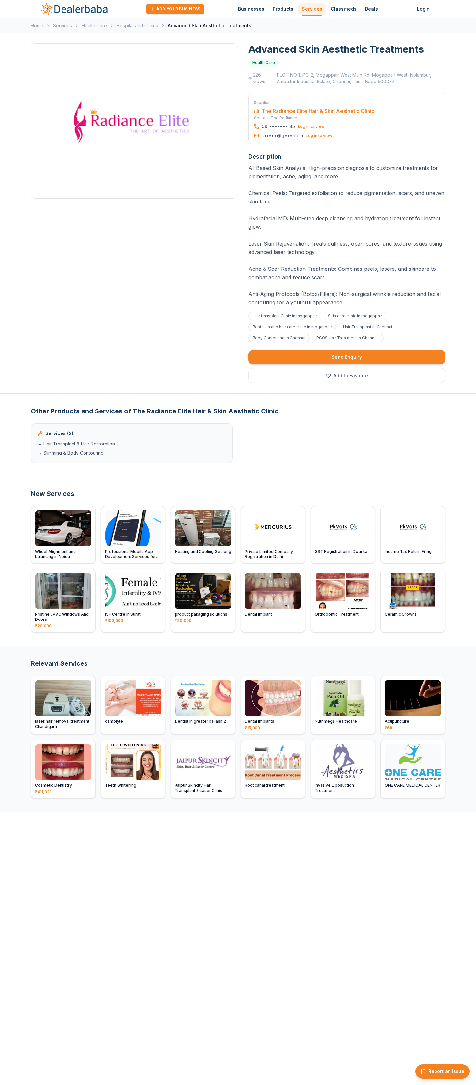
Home (37, 25)
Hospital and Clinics (137, 25)
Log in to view (311, 126)
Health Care (94, 25)
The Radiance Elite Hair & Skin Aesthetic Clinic (318, 111)
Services (312, 9)
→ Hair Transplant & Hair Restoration (76, 443)
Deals (371, 9)
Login (423, 9)
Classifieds (344, 9)
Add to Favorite (351, 375)
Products (283, 9)
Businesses (251, 9)
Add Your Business (178, 8)
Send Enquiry (347, 357)
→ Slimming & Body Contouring (71, 452)
